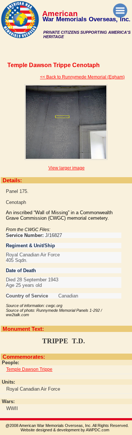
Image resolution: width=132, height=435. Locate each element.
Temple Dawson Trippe (29, 369)
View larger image (66, 168)
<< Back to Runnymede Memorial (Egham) (82, 77)
